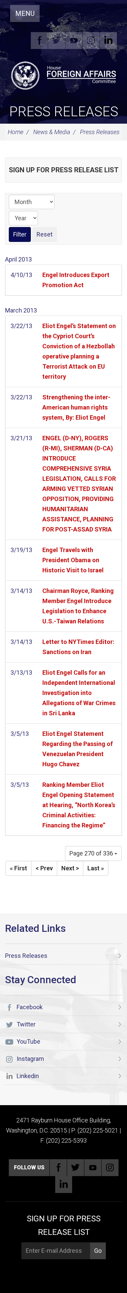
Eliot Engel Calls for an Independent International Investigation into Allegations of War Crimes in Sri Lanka (78, 693)
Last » (95, 868)
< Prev (44, 868)
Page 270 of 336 (91, 853)
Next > (70, 868)
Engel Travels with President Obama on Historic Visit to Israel (73, 560)
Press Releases (63, 112)
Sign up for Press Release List (64, 170)
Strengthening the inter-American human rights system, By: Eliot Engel (76, 407)
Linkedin (108, 40)
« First (18, 868)
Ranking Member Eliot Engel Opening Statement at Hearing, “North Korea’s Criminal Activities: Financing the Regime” (78, 805)
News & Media (51, 131)
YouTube (73, 40)
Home (15, 131)
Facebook (39, 40)
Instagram (91, 40)
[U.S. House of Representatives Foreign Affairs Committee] (63, 74)
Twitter (56, 40)
